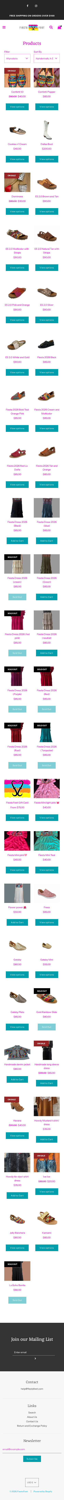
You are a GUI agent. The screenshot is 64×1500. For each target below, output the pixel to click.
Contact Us (32, 1421)
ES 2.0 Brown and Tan (46, 196)
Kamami (46, 1232)
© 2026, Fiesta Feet (19, 1491)
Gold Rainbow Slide (46, 1012)
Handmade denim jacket (17, 1064)
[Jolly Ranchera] (17, 1218)
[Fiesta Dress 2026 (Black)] (17, 507)
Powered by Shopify (43, 1491)
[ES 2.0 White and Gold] (17, 343)
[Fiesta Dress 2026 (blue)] (47, 507)
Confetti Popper (46, 91)
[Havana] (17, 1106)
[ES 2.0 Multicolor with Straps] (17, 234)
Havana (17, 1120)
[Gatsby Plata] (17, 998)
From (17, 807)
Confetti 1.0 (17, 91)
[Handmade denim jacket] (17, 1050)
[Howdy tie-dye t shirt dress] (17, 1162)
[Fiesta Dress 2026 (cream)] (17, 564)
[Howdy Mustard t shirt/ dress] (47, 1106)
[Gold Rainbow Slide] (47, 998)
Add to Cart (17, 540)
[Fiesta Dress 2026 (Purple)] (17, 676)
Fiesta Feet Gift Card (17, 802)
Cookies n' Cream (17, 144)
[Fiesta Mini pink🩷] (17, 840)
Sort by (38, 51)
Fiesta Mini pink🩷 (17, 855)
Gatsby (17, 959)
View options (17, 106)
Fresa (47, 907)
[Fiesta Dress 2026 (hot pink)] (17, 620)
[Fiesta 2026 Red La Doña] (17, 451)
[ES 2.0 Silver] (47, 290)
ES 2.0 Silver (46, 304)
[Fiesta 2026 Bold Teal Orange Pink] (17, 395)
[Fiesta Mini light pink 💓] (47, 788)
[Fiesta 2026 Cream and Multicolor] (47, 395)
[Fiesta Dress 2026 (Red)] (47, 676)
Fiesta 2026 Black (46, 357)
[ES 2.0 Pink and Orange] (17, 290)
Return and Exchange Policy (32, 1425)
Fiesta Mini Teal (46, 855)
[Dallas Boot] (47, 130)
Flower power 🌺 (17, 907)
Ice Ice (46, 1176)
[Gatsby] (17, 945)
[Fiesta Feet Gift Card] (17, 788)
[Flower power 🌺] (17, 893)
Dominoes (17, 196)
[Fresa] (47, 893)
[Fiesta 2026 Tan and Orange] (47, 451)
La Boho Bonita (17, 1285)
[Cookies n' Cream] (17, 130)
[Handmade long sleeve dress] (47, 1050)
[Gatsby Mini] (47, 945)
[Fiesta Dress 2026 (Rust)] (17, 732)
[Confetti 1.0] (17, 77)
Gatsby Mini (46, 959)
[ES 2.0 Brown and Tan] (47, 182)
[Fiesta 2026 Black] (47, 343)
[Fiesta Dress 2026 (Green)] (47, 564)
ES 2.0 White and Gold (17, 357)
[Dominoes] (17, 182)
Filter (7, 51)
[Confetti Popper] (47, 77)
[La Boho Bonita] (17, 1271)
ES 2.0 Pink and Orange (17, 304)
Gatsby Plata (17, 1012)
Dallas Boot (47, 144)
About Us (32, 1417)
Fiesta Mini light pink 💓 (46, 802)
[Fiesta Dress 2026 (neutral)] (47, 620)
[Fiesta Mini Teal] (47, 840)
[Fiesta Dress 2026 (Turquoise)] (47, 732)
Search (32, 1412)
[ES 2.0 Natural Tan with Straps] (47, 234)
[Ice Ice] (47, 1162)
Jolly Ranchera (17, 1232)
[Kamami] (47, 1218)
